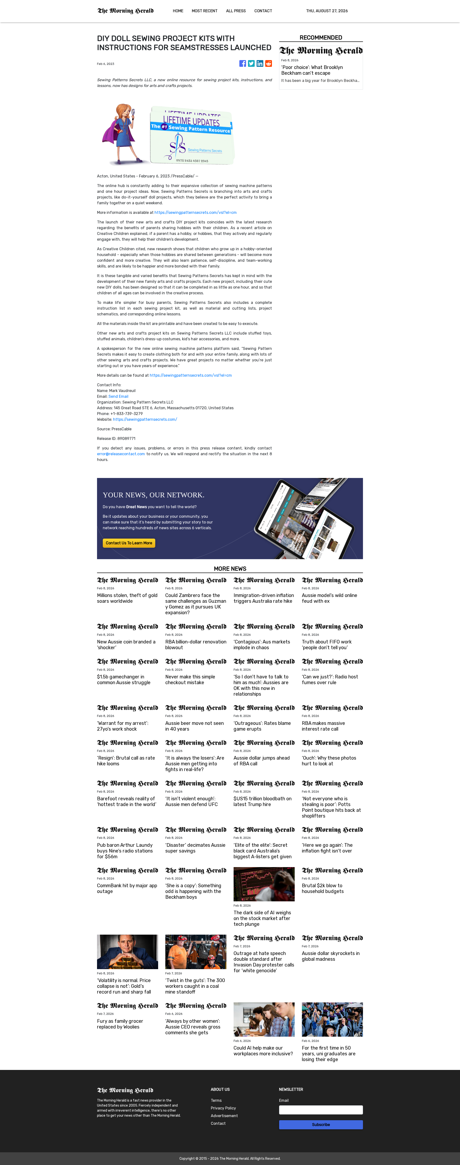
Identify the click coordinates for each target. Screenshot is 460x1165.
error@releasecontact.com (121, 454)
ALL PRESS (236, 11)
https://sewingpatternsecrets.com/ (145, 419)
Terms (216, 1100)
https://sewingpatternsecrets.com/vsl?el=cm (196, 212)
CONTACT (263, 11)
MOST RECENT (205, 11)
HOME (178, 11)
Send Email (118, 396)
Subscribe (321, 1124)
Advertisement (224, 1116)
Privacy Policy (223, 1108)
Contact (218, 1123)
